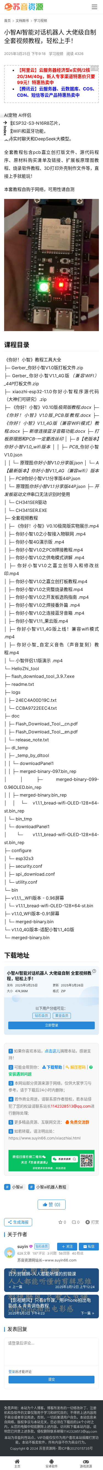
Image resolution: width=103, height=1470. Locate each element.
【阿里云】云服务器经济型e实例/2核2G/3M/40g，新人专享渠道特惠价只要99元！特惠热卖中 (56, 76)
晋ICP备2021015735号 (75, 1448)
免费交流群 (79, 1122)
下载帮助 (54, 1067)
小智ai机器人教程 (51, 1187)
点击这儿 (52, 1051)
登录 (12, 1372)
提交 (51, 1379)
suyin (32, 1246)
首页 (7, 21)
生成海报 (20, 1222)
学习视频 (56, 53)
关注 (69, 1246)
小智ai (17, 1187)
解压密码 (77, 1067)
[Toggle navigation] (94, 7)
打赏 (91, 1221)
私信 (91, 1246)
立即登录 (51, 1025)
